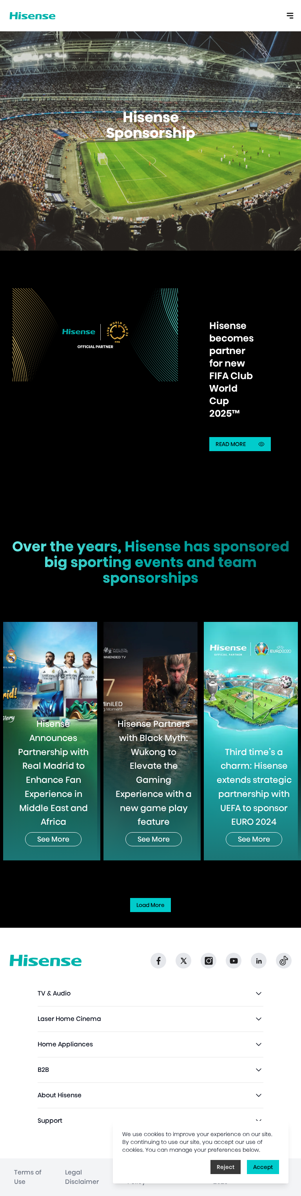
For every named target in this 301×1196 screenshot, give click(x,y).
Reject (225, 1167)
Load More (150, 905)
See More (53, 839)
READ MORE (243, 445)
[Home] (32, 16)
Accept (263, 1167)
